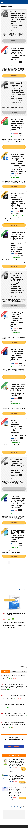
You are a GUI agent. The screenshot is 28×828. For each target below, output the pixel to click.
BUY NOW (14, 41)
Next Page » (16, 562)
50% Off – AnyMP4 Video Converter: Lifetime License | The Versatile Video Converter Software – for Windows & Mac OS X (18, 54)
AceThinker (22, 365)
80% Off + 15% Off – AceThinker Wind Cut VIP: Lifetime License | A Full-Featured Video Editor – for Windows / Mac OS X (18, 355)
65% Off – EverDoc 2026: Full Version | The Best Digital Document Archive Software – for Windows (14, 676)
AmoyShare (22, 100)
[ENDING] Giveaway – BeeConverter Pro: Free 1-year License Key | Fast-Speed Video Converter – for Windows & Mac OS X (17, 89)
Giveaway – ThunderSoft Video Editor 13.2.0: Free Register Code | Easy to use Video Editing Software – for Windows (18, 17)
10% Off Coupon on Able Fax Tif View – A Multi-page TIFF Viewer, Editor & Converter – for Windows (17, 777)
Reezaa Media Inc (15, 512)
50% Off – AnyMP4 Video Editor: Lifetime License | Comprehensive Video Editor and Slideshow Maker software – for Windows (17, 319)
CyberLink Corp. (14, 294)
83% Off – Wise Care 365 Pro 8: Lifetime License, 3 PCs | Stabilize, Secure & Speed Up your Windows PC (14, 615)
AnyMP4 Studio (14, 64)
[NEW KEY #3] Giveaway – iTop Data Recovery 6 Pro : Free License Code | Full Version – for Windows (13, 696)
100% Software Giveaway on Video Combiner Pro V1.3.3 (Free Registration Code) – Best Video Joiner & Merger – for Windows (17, 502)
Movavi (21, 545)
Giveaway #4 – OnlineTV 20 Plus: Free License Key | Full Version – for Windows (13, 714)
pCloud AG (11, 799)
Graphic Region (12, 784)
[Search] (25, 2)
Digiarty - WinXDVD (15, 213)
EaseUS (21, 135)
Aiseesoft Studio (15, 440)
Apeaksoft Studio (15, 477)
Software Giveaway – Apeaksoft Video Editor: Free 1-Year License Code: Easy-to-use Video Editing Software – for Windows (17, 466)
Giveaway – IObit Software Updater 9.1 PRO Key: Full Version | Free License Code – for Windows (13, 706)
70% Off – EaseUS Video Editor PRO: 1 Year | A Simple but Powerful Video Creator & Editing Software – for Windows (17, 125)
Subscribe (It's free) (14, 747)
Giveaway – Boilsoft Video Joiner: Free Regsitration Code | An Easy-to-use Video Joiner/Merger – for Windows (17, 390)
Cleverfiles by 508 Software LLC (13, 770)
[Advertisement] (14, 648)
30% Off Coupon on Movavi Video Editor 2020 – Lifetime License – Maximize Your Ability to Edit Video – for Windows (17, 535)
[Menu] (2, 2)
